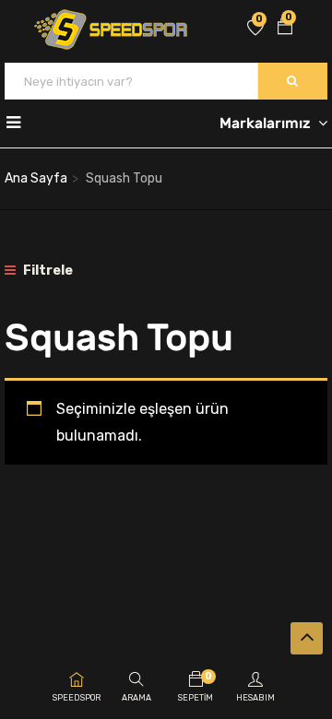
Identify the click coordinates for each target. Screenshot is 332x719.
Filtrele (46, 270)
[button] (285, 28)
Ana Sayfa (36, 178)
